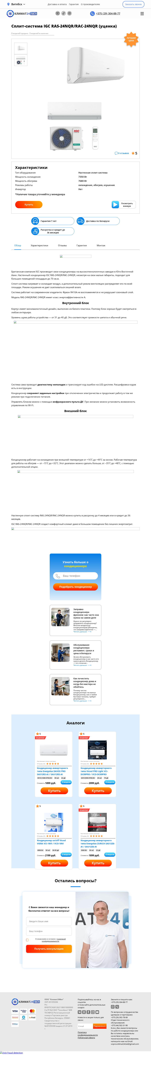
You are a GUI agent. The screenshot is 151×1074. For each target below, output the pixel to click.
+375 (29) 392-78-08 (119, 1017)
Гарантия (74, 4)
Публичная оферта (86, 1037)
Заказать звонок (133, 4)
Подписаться (99, 1026)
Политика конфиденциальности (88, 1033)
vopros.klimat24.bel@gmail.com (125, 1044)
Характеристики (39, 245)
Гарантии (82, 245)
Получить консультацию (49, 949)
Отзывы (62, 245)
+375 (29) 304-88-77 (108, 13)
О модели (66, 782)
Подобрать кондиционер (75, 586)
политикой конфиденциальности (54, 940)
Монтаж (101, 245)
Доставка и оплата (57, 4)
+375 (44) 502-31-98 (119, 1025)
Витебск (16, 4)
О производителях (90, 4)
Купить (29, 204)
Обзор (17, 245)
